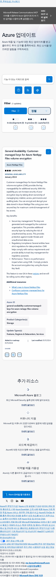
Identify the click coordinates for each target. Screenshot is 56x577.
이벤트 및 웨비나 (34, 525)
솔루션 (25, 515)
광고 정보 (50, 547)
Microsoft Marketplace (31, 521)
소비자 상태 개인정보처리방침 (13, 543)
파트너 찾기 (46, 521)
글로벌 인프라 (35, 506)
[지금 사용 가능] (43, 127)
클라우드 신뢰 (8, 509)
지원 (20, 518)
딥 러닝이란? (31, 531)
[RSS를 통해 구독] (28, 90)
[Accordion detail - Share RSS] (13, 355)
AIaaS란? (41, 531)
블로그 (5, 525)
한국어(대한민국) (7, 537)
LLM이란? (49, 531)
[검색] (49, 79)
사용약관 (37, 547)
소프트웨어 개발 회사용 (10, 521)
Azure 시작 (23, 506)
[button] (18, 90)
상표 (43, 547)
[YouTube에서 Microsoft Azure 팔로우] (22, 500)
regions (36, 273)
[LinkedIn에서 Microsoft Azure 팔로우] (17, 500)
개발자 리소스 (15, 525)
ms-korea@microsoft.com (38, 562)
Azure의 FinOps (45, 512)
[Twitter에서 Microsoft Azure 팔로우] (6, 500)
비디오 (17, 528)
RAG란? (14, 534)
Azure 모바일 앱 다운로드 (19, 494)
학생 (24, 525)
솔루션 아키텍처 (9, 518)
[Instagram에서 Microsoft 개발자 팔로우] (12, 500)
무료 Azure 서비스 (10, 512)
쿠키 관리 (28, 547)
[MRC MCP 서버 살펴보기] (37, 90)
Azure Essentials (22, 509)
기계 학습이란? (18, 531)
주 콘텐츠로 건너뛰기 (10, 1)
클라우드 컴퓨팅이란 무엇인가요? (35, 528)
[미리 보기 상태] (31, 127)
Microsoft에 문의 (35, 543)
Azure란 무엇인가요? (9, 506)
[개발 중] (15, 127)
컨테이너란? (5, 534)
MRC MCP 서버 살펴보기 (44, 15)
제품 (40, 509)
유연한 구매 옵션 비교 (28, 512)
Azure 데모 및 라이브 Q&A (33, 518)
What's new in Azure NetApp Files (26, 287)
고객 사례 (33, 509)
